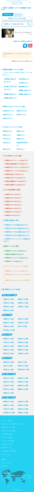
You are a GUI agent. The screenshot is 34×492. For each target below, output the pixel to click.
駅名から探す (18, 14)
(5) (21, 114)
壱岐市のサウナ (21, 138)
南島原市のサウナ (7, 131)
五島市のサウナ (7, 135)
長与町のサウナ (21, 149)
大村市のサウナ (7, 142)
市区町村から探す (8, 14)
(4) (7, 118)
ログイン (30, 2)
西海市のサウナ (7, 149)
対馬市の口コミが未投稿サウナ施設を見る (23, 41)
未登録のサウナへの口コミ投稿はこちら (22, 61)
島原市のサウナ (21, 131)
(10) (8, 110)
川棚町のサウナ (21, 135)
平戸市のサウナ (7, 138)
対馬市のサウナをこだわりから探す (17, 18)
